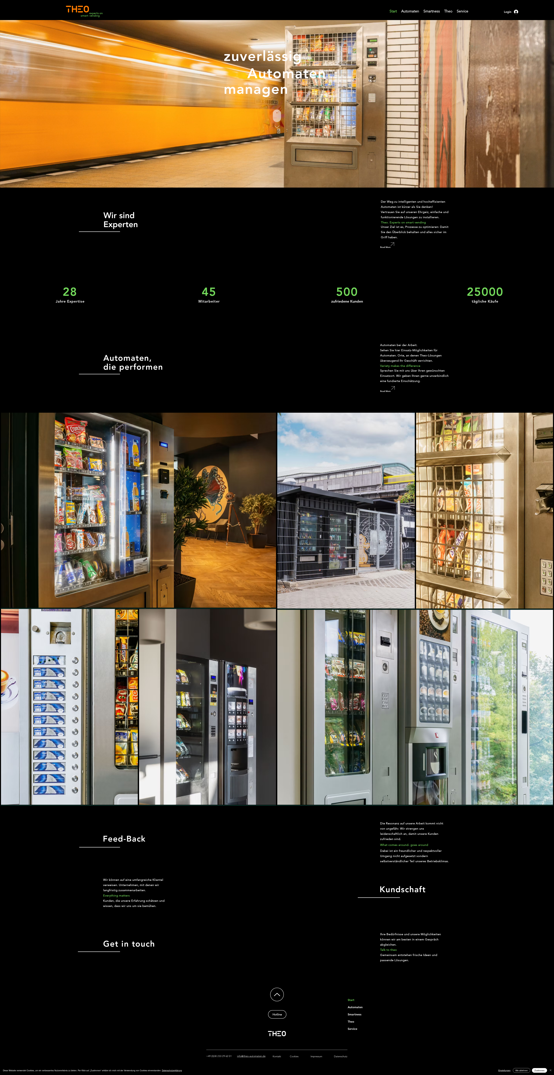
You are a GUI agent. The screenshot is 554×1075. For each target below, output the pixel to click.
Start (351, 1000)
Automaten (355, 1007)
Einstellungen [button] (504, 1070)
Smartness (354, 1014)
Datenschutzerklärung (172, 1070)
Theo (351, 1021)
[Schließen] (550, 1070)
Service (352, 1029)
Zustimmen (539, 1070)
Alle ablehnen (521, 1070)
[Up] (277, 994)
